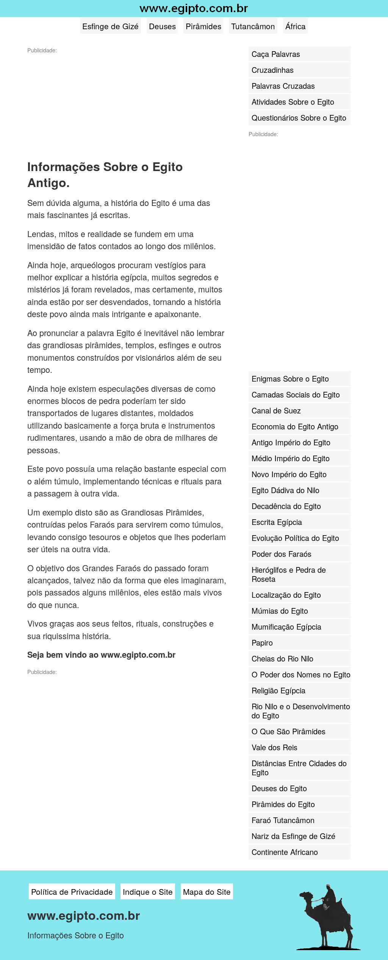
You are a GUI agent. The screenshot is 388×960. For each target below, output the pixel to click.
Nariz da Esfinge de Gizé (293, 835)
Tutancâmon (253, 25)
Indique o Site (148, 891)
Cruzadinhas (273, 69)
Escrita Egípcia (277, 521)
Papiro (262, 642)
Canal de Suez (276, 410)
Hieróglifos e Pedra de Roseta (289, 574)
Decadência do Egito (286, 505)
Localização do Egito (286, 594)
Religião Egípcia (278, 690)
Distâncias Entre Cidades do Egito (299, 767)
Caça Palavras (276, 53)
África (295, 25)
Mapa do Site (207, 891)
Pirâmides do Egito (283, 803)
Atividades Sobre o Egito (293, 101)
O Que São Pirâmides (288, 731)
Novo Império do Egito (289, 473)
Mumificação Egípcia (286, 626)
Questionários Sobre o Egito (299, 117)
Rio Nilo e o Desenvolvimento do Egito (301, 711)
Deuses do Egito (279, 787)
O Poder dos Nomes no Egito (301, 674)
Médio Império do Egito (291, 458)
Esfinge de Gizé (110, 25)
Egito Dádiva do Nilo (285, 489)
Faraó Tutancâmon (283, 819)
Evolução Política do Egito (295, 537)
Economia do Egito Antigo (295, 426)
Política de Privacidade (72, 891)
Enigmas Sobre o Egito (290, 378)
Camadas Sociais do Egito (296, 394)
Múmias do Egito (280, 610)
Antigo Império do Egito (291, 442)
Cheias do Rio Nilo (282, 658)
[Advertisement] (84, 101)
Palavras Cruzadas (283, 85)
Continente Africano (285, 851)
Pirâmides (203, 25)
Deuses (162, 25)
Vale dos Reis (274, 747)
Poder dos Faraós (281, 553)
